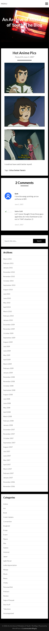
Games (5, 548)
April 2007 (7, 464)
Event (5, 535)
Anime (5, 504)
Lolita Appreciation (10, 565)
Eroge (5, 530)
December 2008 (9, 377)
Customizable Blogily (29, 628)
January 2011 (8, 268)
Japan (5, 556)
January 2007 (8, 478)
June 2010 (7, 298)
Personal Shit (8, 587)
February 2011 (8, 263)
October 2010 (8, 281)
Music (5, 574)
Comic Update (8, 517)
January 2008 (8, 425)
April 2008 (7, 412)
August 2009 (8, 342)
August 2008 (8, 394)
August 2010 (8, 290)
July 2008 (6, 399)
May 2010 (6, 303)
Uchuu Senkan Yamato (17, 170)
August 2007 (8, 447)
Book (5, 513)
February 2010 (8, 316)
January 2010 (8, 320)
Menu (4, 4)
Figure (5, 539)
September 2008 (9, 390)
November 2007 (9, 434)
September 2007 (9, 443)
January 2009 (8, 373)
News (5, 578)
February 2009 (8, 368)
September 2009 (9, 338)
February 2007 (8, 473)
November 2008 (9, 381)
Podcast (6, 591)
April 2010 (7, 307)
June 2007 (7, 456)
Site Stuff (6, 605)
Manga (5, 570)
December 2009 (9, 325)
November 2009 (9, 329)
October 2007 (8, 438)
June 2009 (7, 351)
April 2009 (7, 360)
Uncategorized (8, 613)
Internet (6, 552)
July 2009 (6, 346)
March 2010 (7, 311)
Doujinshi (6, 526)
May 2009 (6, 355)
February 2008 (8, 421)
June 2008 (7, 403)
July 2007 (6, 451)
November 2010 (9, 276)
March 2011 (7, 259)
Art (4, 508)
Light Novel (7, 561)
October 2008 (8, 386)
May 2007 (6, 460)
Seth (16, 194)
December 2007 (9, 429)
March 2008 (7, 416)
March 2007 (7, 469)
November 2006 (9, 486)
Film (4, 543)
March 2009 (7, 364)
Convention (7, 521)
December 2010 (9, 272)
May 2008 (6, 408)
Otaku (5, 583)
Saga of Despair (8, 600)
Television (7, 609)
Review (6, 596)
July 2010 (6, 294)
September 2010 (9, 285)
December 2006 (9, 482)
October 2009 (8, 333)
